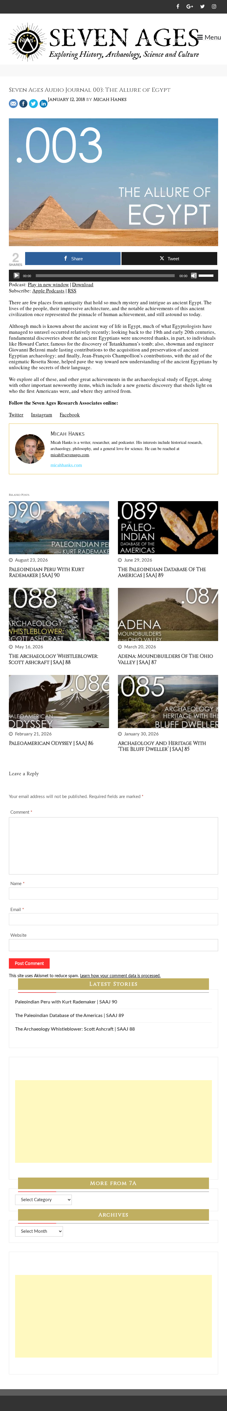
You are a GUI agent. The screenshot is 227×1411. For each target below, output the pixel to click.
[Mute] (194, 276)
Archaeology (86, 40)
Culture (122, 40)
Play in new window (48, 284)
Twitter (16, 414)
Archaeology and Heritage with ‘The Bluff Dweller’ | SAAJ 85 (162, 746)
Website (18, 935)
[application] (113, 276)
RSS (72, 290)
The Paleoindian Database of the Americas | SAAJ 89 (162, 572)
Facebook (70, 414)
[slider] (207, 275)
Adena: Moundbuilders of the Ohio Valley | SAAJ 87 (165, 659)
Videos (180, 40)
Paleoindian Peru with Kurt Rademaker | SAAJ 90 (46, 572)
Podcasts (152, 40)
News (26, 40)
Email (17, 910)
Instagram (41, 414)
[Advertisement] (113, 1121)
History (50, 40)
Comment (21, 812)
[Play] (17, 276)
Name (17, 884)
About (204, 47)
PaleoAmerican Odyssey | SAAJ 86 (51, 743)
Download (82, 284)
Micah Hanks (110, 99)
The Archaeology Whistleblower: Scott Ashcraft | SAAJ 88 (53, 659)
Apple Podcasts (48, 290)
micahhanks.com (66, 465)
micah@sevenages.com (70, 454)
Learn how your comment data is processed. (120, 976)
